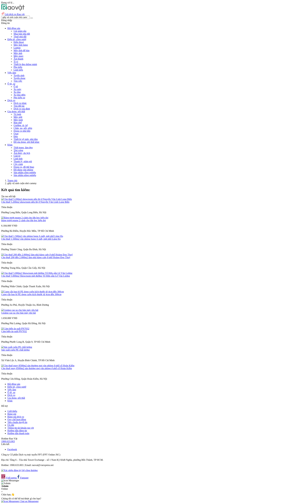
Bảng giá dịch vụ (15, 416)
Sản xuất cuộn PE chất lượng (15, 350)
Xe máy (17, 89)
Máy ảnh (18, 53)
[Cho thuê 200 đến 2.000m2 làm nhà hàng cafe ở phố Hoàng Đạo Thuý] (37, 254)
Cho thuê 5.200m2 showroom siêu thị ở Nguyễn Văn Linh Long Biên (35, 202)
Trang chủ (12, 180)
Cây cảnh (18, 164)
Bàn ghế (18, 122)
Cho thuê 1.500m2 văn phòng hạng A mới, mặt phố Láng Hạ (31, 239)
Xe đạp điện (19, 95)
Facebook (12, 449)
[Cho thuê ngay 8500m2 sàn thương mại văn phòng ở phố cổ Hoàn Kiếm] (37, 365)
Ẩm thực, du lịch (22, 153)
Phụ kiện (18, 67)
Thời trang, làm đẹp (23, 147)
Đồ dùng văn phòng (23, 169)
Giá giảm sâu (20, 31)
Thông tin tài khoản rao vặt (20, 427)
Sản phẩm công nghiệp (25, 172)
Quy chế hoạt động (16, 419)
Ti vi (16, 61)
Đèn (16, 136)
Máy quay (18, 56)
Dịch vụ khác (20, 103)
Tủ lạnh (17, 114)
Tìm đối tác (19, 106)
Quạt (16, 133)
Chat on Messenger (29, 501)
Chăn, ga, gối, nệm (23, 128)
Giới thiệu (12, 411)
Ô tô (16, 86)
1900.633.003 (8, 441)
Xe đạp (17, 92)
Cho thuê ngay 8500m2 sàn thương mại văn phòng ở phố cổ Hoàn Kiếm (36, 368)
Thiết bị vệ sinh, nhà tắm (26, 139)
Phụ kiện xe (19, 97)
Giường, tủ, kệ (21, 125)
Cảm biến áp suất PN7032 (14, 331)
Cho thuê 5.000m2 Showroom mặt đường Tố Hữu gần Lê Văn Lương (35, 276)
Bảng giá (11, 414)
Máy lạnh (18, 119)
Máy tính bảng (21, 45)
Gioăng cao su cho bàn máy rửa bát (18, 313)
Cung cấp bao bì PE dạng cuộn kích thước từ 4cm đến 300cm (31, 294)
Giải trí (17, 156)
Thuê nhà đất (20, 36)
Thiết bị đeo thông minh (25, 64)
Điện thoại (19, 42)
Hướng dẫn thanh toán (18, 433)
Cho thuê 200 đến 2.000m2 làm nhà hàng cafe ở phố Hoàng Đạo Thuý (35, 257)
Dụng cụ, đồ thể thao (24, 167)
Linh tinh (18, 158)
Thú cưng (18, 150)
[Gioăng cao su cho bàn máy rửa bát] (19, 310)
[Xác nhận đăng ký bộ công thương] (19, 470)
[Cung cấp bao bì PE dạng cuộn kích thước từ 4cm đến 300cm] (32, 291)
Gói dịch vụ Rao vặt (15, 14)
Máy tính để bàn (21, 50)
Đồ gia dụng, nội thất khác (26, 142)
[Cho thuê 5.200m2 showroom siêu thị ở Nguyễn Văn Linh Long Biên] (36, 199)
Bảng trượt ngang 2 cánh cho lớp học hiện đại (23, 220)
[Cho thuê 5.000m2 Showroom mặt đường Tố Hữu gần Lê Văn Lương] (36, 273)
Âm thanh (18, 58)
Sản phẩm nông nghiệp (25, 175)
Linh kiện (18, 70)
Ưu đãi (10, 425)
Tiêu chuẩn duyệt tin (17, 422)
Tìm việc (18, 81)
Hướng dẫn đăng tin (17, 430)
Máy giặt (18, 117)
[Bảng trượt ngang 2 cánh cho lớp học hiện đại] (24, 217)
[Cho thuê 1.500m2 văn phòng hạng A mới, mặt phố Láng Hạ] (32, 236)
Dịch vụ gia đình (22, 108)
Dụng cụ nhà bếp (22, 131)
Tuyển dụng (19, 78)
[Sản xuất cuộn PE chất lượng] (16, 347)
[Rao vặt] (13, 10)
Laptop (17, 47)
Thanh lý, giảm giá (23, 161)
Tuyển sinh (19, 75)
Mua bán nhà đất (22, 34)
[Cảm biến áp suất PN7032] (15, 328)
